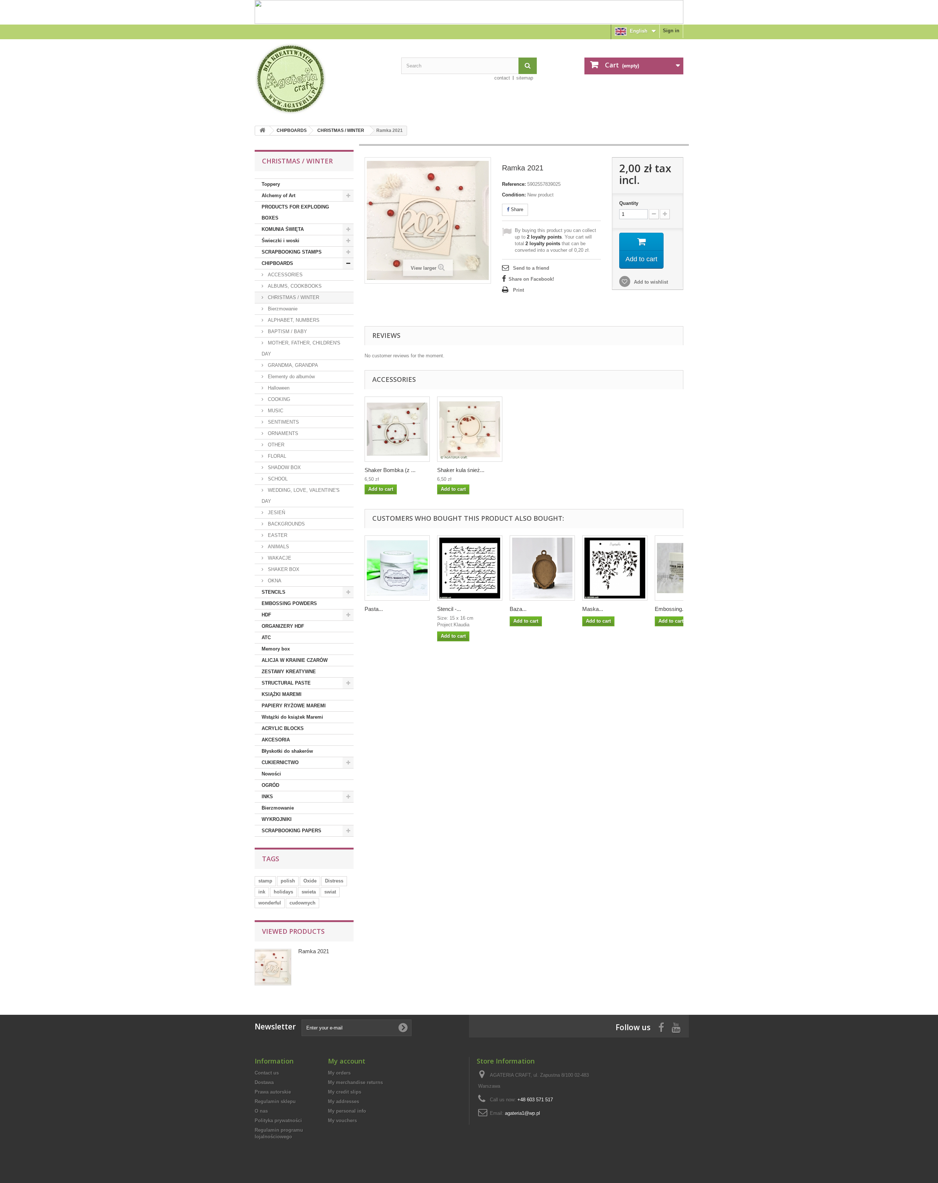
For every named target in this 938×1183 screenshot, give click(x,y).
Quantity (628, 203)
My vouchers (342, 1120)
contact (502, 78)
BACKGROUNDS (285, 524)
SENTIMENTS (282, 422)
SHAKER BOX (282, 569)
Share (516, 209)
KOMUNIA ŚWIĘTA (283, 229)
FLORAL (276, 456)
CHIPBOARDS (292, 130)
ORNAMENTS (282, 433)
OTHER (275, 444)
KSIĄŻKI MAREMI (282, 694)
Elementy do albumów (290, 376)
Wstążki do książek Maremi (292, 717)
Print (518, 290)
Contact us (267, 1073)
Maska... (592, 609)
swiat (330, 892)
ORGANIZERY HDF (283, 626)
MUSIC (274, 410)
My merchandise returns (355, 1082)
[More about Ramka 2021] (273, 967)
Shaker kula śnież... (460, 470)
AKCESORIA (276, 739)
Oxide (310, 881)
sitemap (524, 78)
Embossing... (670, 609)
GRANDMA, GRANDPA (292, 365)
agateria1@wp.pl (522, 1113)
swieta (309, 892)
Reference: (514, 184)
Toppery (271, 184)
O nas (261, 1111)
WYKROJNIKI (277, 819)
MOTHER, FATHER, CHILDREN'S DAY (301, 348)
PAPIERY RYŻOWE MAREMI (294, 705)
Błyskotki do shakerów (287, 751)
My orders (339, 1073)
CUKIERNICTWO (280, 762)
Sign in (671, 30)
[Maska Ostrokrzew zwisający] (614, 568)
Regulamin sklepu (275, 1101)
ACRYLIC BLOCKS (283, 728)
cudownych (302, 903)
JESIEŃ (275, 512)
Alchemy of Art (278, 195)
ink (261, 892)
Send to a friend (531, 268)
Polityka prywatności (278, 1120)
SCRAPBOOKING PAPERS (291, 830)
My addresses (343, 1101)
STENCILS (273, 592)
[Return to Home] (262, 130)
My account (346, 1061)
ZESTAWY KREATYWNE (289, 671)
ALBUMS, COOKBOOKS (294, 286)
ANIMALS (277, 546)
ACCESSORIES (284, 274)
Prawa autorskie (273, 1092)
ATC (266, 637)
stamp (265, 881)
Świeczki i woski (280, 240)
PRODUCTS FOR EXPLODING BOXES (295, 212)
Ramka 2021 (313, 951)
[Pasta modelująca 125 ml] (397, 568)
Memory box (276, 649)
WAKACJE (278, 558)
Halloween (277, 388)
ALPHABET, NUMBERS (293, 320)
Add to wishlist (650, 282)
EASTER (276, 535)
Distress (334, 881)
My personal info (347, 1111)
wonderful (269, 903)
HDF (266, 615)
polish (288, 881)
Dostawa (264, 1082)
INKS (267, 796)
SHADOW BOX (283, 467)
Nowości (271, 774)
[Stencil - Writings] (469, 568)
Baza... (518, 609)
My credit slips (344, 1092)
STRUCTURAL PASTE (286, 683)
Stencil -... (449, 609)
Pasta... (374, 609)
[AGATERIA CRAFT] (322, 79)
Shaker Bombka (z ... (390, 470)
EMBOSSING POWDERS (289, 603)
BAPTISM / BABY (286, 331)
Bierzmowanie (282, 309)
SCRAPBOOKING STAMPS (292, 252)
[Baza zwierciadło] (542, 568)
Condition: (514, 195)
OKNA (273, 580)
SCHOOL (277, 479)
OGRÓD (270, 785)
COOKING (278, 399)
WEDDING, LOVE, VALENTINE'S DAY (301, 495)
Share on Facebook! (531, 279)
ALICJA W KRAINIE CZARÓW (295, 660)
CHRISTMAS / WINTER (340, 130)
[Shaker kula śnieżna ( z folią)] (469, 429)
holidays (283, 892)
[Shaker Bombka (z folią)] (397, 429)
